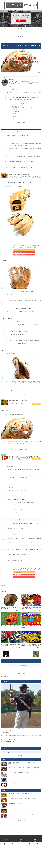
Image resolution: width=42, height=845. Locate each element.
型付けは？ (14, 126)
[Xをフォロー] (11, 102)
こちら (9, 754)
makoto (11, 92)
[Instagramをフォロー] (13, 102)
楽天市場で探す (17, 265)
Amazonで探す (17, 263)
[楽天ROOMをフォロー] (18, 102)
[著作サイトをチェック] (9, 102)
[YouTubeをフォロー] (14, 102)
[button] (40, 690)
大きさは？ (14, 123)
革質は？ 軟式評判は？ (16, 124)
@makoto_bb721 (25, 94)
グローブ (3, 599)
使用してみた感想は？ (16, 130)
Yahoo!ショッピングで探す (19, 268)
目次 (19, 117)
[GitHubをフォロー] (19, 102)
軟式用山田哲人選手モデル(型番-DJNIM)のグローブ (21, 121)
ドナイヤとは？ (14, 119)
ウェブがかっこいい (16, 128)
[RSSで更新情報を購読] (23, 102)
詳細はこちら (21, 20)
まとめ (12, 132)
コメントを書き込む (21, 679)
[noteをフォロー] (16, 102)
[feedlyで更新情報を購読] (21, 102)
